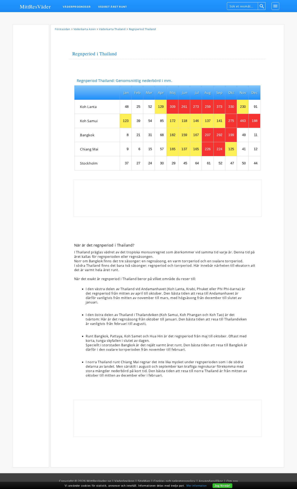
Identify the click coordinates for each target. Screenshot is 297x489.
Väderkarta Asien (85, 29)
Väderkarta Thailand (112, 29)
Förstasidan (62, 29)
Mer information (196, 485)
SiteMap (144, 481)
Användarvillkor (211, 481)
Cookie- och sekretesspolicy (174, 481)
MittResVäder (35, 6)
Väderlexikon (124, 481)
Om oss (232, 481)
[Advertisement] (31, 86)
